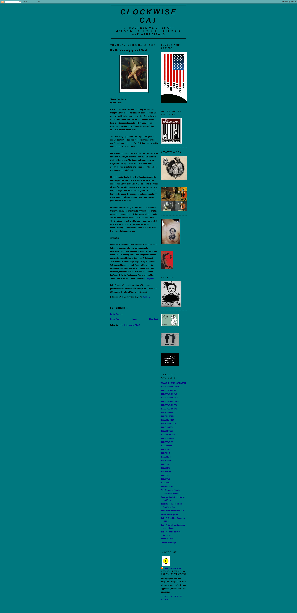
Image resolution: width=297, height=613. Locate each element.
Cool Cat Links (167, 538)
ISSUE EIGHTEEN (167, 419)
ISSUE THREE (166, 475)
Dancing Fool (148, 278)
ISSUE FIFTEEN (167, 430)
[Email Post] (151, 297)
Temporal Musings (168, 542)
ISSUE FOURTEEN (168, 434)
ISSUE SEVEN (166, 460)
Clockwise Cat (172, 568)
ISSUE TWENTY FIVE (169, 394)
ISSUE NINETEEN (167, 416)
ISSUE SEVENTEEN (168, 423)
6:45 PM (146, 297)
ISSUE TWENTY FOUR (169, 397)
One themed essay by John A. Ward (128, 50)
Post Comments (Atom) (130, 324)
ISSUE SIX (165, 464)
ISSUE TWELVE (167, 442)
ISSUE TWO (165, 478)
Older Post (153, 318)
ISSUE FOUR (166, 471)
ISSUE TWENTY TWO (169, 405)
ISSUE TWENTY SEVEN (170, 386)
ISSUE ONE (165, 482)
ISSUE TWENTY (167, 412)
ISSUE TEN (165, 449)
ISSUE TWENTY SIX (168, 390)
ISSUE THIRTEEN (167, 438)
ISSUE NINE (165, 453)
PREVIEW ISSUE (167, 486)
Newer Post (114, 318)
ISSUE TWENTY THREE (170, 401)
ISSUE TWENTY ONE (169, 408)
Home (134, 318)
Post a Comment (116, 314)
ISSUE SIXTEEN (167, 427)
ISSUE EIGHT (166, 456)
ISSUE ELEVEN (166, 445)
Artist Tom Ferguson (169, 514)
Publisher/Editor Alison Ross (172, 510)
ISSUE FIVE (165, 467)
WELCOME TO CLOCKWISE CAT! (173, 382)
